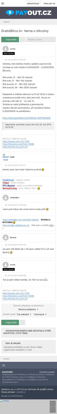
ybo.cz (23, 377)
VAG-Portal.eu (12, 377)
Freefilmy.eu (21, 379)
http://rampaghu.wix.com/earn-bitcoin (21, 219)
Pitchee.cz (23, 374)
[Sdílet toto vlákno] (51, 49)
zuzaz (12, 49)
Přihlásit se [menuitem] (49, 3)
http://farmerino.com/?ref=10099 (18, 144)
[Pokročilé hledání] (53, 39)
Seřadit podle (16, 314)
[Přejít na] (53, 22)
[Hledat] (47, 39)
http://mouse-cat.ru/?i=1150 (16, 141)
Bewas (13, 237)
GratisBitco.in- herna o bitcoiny (25, 31)
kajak (12, 157)
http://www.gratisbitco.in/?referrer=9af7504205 (26, 118)
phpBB (16, 389)
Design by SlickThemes (12, 396)
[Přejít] (51, 314)
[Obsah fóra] (28, 13)
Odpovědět (11, 39)
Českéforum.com (9, 382)
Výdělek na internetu (37, 379)
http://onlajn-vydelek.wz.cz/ (16, 225)
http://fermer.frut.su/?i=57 (15, 147)
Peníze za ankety (36, 374)
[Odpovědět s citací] (47, 49)
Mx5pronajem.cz (9, 374)
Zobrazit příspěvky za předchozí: (28, 307)
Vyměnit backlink (47, 372)
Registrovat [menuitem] (33, 3)
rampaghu (14, 197)
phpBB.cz (21, 392)
